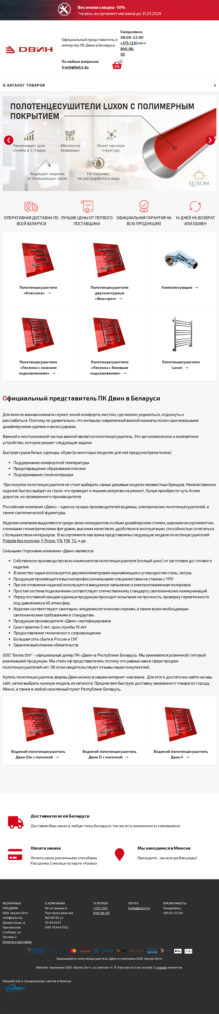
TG (74, 540)
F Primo (48, 540)
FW (67, 540)
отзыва (161, 967)
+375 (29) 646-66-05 (128, 48)
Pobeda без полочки (21, 540)
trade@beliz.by (75, 67)
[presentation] (8, 140)
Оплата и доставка (17, 941)
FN (59, 540)
